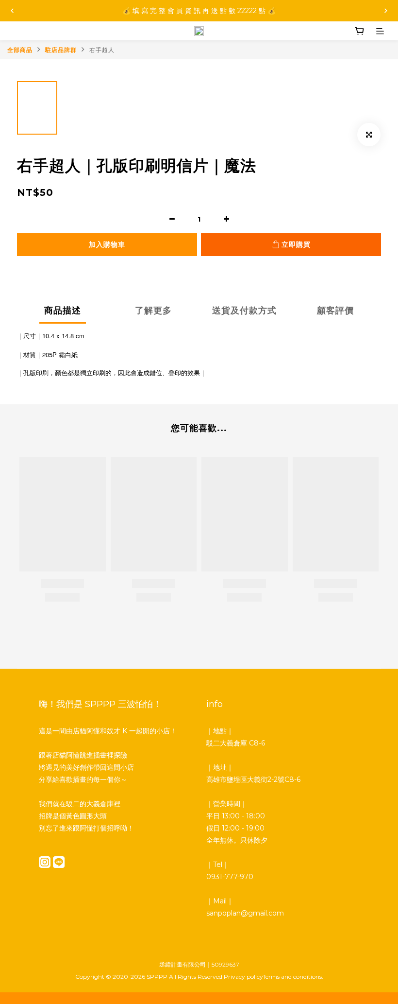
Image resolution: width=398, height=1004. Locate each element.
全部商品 (20, 49)
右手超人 (102, 49)
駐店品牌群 (61, 49)
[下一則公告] (385, 10)
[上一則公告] (12, 10)
